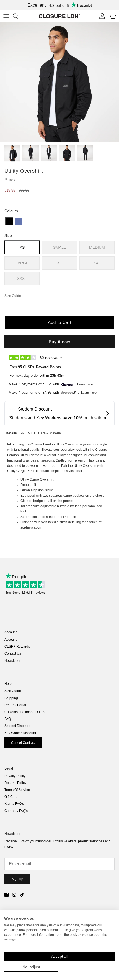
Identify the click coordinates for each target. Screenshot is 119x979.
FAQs (8, 719)
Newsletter (12, 661)
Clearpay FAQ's (16, 811)
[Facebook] (6, 895)
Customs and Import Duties (24, 712)
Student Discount (17, 726)
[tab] (11, 432)
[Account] (101, 16)
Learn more (85, 384)
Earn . (35, 367)
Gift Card (11, 797)
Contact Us (12, 653)
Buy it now (59, 341)
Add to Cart (59, 322)
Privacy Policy (14, 776)
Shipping (11, 698)
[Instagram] (14, 895)
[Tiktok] (22, 895)
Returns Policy (15, 783)
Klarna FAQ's (14, 804)
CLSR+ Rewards (17, 647)
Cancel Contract (23, 743)
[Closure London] (59, 16)
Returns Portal (15, 705)
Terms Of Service (17, 790)
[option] (59, 82)
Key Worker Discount (20, 733)
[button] (9, 221)
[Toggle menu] (6, 16)
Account (10, 640)
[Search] (18, 16)
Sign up (17, 879)
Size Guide (12, 691)
